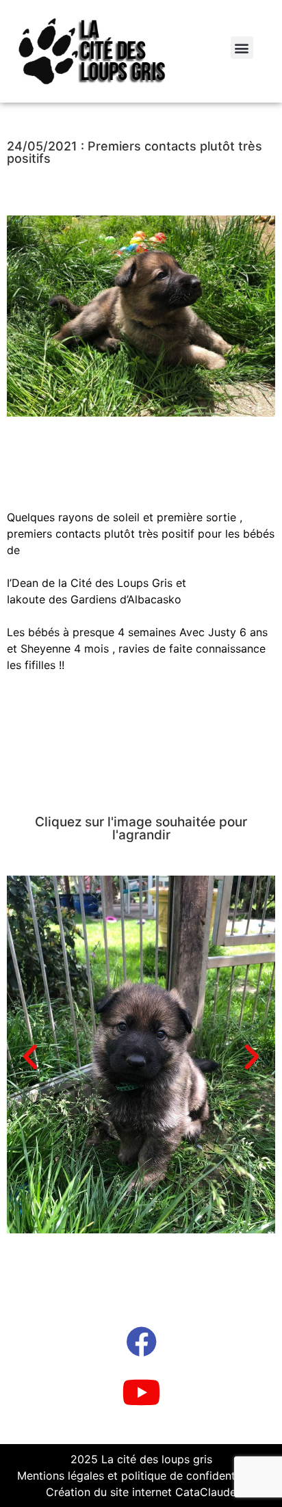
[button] (242, 47)
